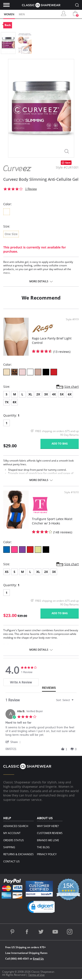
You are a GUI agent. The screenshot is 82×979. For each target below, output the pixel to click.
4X (54, 394)
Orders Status (13, 840)
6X (70, 394)
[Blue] (6, 549)
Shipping (9, 847)
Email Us (38, 958)
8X (14, 402)
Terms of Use (36, 975)
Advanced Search (15, 826)
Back (8, 25)
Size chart (71, 386)
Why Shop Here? (48, 826)
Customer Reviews (50, 833)
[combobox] (65, 700)
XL (30, 394)
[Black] (46, 372)
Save (68, 162)
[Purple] (22, 549)
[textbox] (76, 702)
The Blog (43, 847)
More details (38, 281)
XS (7, 572)
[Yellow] (38, 549)
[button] (13, 742)
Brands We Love (48, 840)
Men (22, 14)
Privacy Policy (47, 854)
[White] (30, 372)
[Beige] (6, 372)
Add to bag (60, 443)
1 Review (31, 189)
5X (62, 394)
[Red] (54, 372)
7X (7, 402)
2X (38, 394)
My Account (12, 833)
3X (46, 394)
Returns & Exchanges (18, 854)
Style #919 (72, 319)
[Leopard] (14, 372)
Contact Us (11, 861)
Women (9, 14)
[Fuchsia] (14, 549)
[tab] (21, 682)
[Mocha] (38, 372)
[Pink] (22, 372)
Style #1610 (71, 492)
